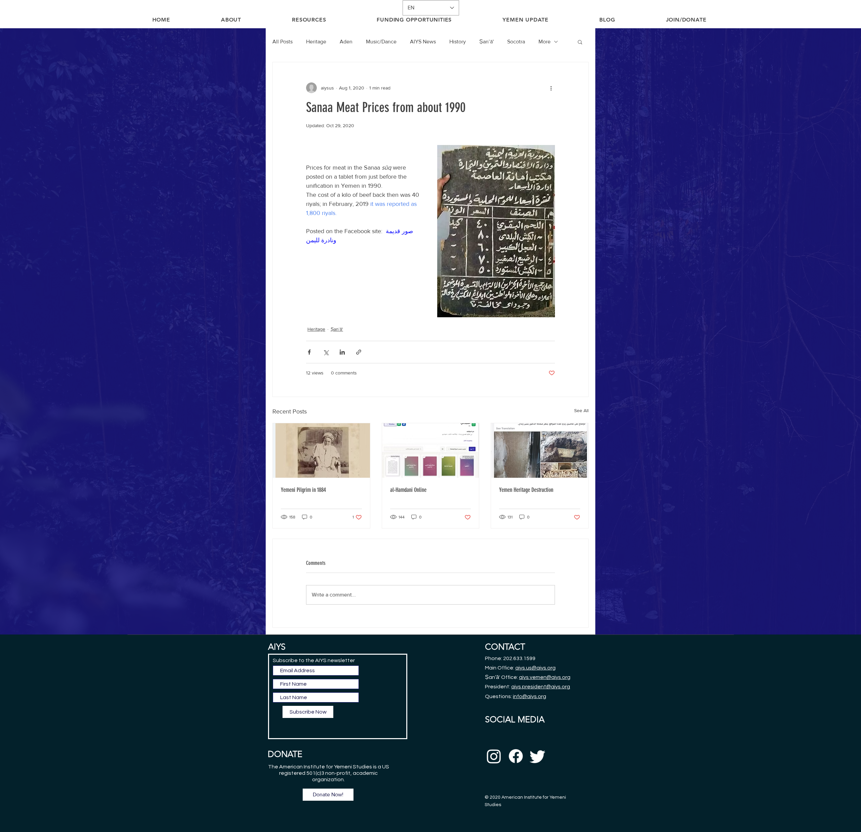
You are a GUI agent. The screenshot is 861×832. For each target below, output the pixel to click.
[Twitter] (537, 756)
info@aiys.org (529, 696)
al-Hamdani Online (408, 490)
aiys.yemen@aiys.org (544, 677)
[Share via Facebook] (309, 352)
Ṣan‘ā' (486, 41)
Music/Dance (381, 41)
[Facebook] (516, 756)
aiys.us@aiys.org (535, 668)
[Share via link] (358, 352)
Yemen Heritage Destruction (526, 490)
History (457, 41)
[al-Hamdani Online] (430, 450)
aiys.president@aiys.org (540, 686)
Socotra (516, 41)
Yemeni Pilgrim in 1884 (303, 490)
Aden (346, 41)
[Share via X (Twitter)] (326, 352)
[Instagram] (494, 756)
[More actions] (551, 88)
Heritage (316, 41)
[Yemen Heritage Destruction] (539, 450)
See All (581, 410)
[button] (580, 41)
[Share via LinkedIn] (342, 352)
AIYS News (423, 41)
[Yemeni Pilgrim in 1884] (321, 450)
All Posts (282, 41)
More (544, 41)
